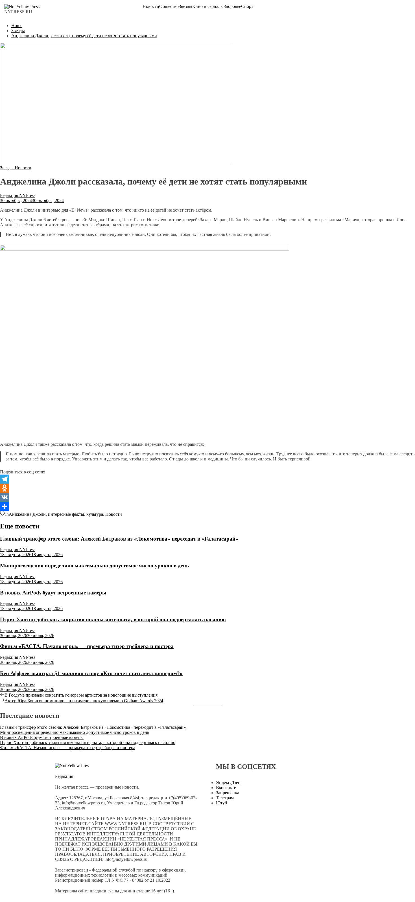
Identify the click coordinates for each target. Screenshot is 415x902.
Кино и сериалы (208, 6)
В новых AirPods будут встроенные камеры (53, 593)
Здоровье (232, 6)
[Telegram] (207, 479)
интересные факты (66, 514)
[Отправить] (207, 506)
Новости (151, 6)
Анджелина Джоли (27, 514)
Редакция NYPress (17, 195)
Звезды (185, 6)
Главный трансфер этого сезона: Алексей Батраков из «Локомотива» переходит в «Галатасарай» (119, 539)
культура (94, 514)
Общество (169, 6)
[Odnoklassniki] (207, 488)
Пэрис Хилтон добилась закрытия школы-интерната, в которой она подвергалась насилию (113, 619)
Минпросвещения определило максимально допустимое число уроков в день (94, 566)
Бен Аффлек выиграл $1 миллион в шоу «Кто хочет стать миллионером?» (91, 673)
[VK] (207, 497)
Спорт (247, 6)
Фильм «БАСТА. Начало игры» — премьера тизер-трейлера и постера (87, 646)
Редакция (64, 776)
